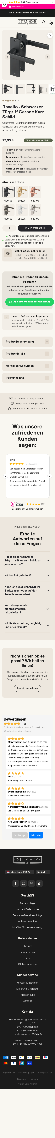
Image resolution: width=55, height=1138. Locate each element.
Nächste (35, 835)
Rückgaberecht (45, 1073)
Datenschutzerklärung (27, 1079)
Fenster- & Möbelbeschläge (28, 915)
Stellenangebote (27, 964)
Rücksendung (27, 995)
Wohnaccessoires (27, 921)
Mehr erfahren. (24, 731)
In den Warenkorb (35, 228)
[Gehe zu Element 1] (7, 89)
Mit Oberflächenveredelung (27, 927)
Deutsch (41, 872)
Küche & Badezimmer (27, 909)
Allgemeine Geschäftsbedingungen (19, 1073)
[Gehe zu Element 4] (43, 89)
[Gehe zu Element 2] (19, 89)
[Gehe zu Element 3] (31, 89)
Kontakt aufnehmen (27, 688)
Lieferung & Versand (27, 989)
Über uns (27, 946)
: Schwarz (13, 182)
